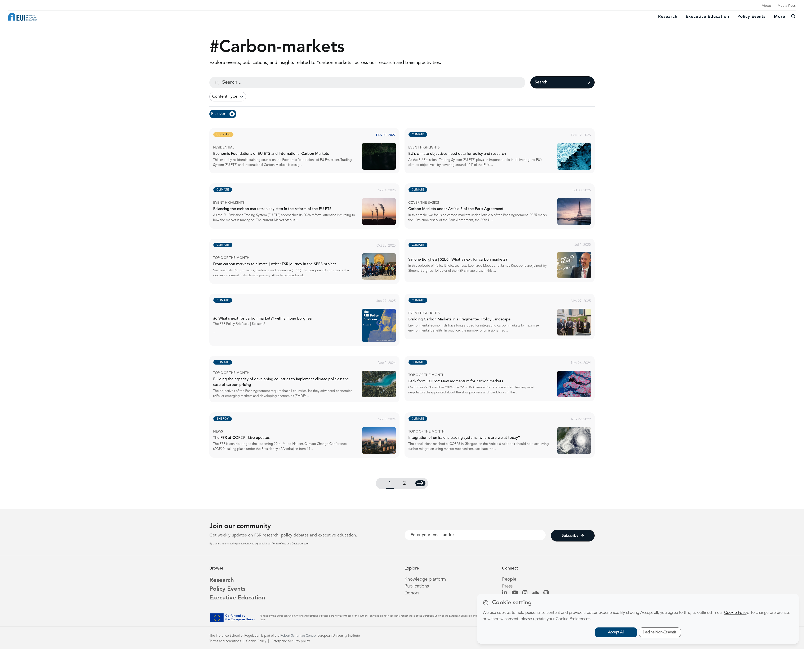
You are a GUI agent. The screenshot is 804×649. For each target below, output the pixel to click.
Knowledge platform (425, 579)
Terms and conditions (225, 641)
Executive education (707, 17)
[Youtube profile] (515, 593)
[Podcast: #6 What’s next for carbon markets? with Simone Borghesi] (308, 320)
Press (507, 586)
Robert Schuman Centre (298, 635)
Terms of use (279, 544)
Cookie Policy (256, 641)
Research (667, 17)
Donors (412, 593)
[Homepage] (22, 17)
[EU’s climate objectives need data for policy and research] (503, 150)
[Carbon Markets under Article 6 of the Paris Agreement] (503, 206)
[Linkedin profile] (504, 593)
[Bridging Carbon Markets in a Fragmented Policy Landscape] (503, 316)
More (779, 17)
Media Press (787, 6)
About (766, 6)
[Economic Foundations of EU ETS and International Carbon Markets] (308, 150)
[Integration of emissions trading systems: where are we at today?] (503, 435)
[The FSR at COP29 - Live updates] (308, 435)
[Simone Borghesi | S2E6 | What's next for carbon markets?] (503, 260)
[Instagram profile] (524, 593)
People (509, 579)
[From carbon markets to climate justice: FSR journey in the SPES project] (308, 261)
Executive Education (237, 598)
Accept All (616, 632)
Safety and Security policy (291, 641)
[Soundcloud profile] (535, 593)
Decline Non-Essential (660, 632)
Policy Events (751, 17)
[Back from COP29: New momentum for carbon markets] (503, 378)
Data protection (300, 544)
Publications (417, 586)
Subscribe (570, 536)
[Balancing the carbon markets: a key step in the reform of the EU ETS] (308, 206)
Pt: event (219, 114)
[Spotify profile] (546, 593)
